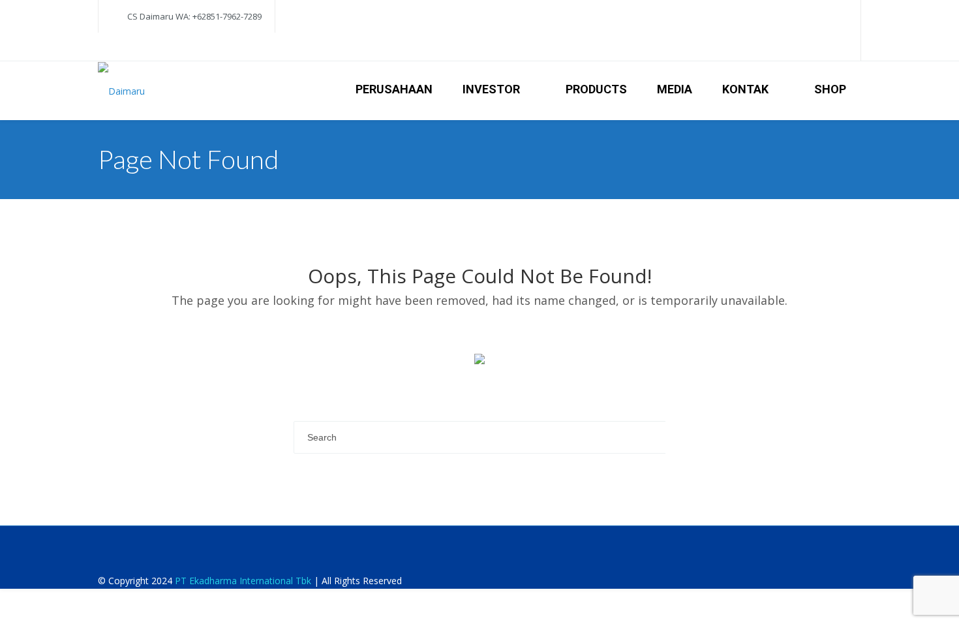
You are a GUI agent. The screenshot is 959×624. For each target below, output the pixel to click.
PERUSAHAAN (394, 89)
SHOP (830, 89)
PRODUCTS (596, 89)
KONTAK (745, 89)
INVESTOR (491, 89)
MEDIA (674, 89)
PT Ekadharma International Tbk (243, 580)
